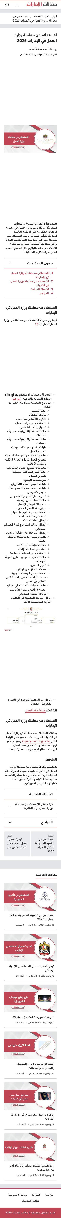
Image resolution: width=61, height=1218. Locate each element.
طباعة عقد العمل (35, 710)
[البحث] (7, 4)
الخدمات (37, 16)
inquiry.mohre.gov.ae (36, 741)
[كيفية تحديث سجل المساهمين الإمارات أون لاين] (30, 957)
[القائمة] (17, 4)
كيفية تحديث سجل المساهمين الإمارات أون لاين (17, 843)
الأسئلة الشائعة (42, 289)
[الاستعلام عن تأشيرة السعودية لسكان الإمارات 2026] (30, 906)
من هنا (17, 398)
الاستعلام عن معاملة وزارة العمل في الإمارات (32, 275)
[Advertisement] (30, 90)
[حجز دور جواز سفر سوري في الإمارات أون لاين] (30, 1105)
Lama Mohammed (38, 49)
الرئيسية (52, 16)
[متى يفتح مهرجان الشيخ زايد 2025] (30, 1006)
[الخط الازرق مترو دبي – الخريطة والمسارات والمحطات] (30, 1055)
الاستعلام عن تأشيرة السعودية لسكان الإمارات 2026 (44, 845)
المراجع (46, 293)
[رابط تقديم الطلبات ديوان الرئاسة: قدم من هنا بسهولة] (30, 1156)
